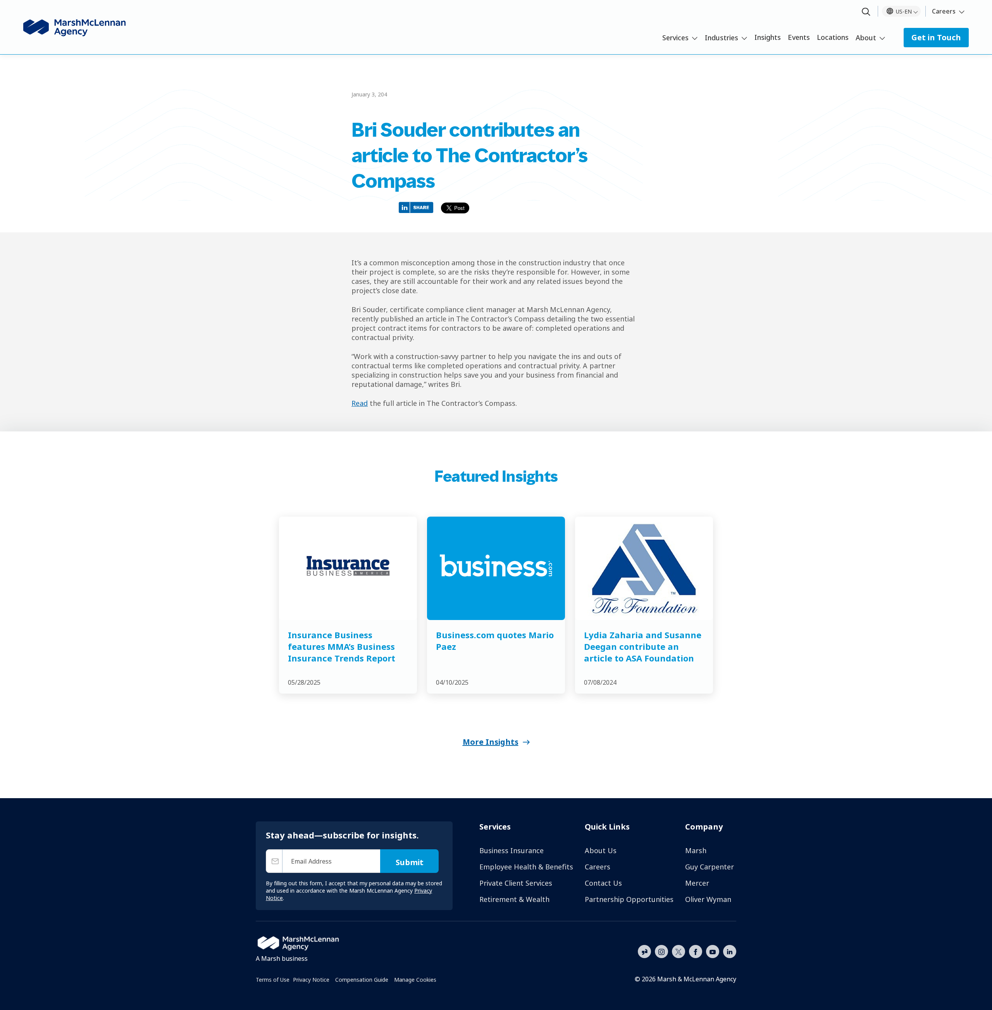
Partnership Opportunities (629, 899)
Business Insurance (511, 850)
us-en (904, 11)
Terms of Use (272, 979)
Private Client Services (515, 883)
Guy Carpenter (709, 866)
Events (799, 37)
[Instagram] (661, 952)
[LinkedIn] (729, 950)
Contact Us (603, 883)
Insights (767, 37)
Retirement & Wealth (514, 899)
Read (359, 403)
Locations (833, 37)
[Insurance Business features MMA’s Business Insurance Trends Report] (348, 568)
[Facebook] (695, 950)
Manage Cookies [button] (415, 979)
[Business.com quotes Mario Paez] (496, 568)
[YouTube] (712, 950)
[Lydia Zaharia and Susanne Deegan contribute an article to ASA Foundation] (644, 568)
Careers (944, 11)
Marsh (695, 850)
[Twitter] (678, 950)
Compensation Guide (361, 979)
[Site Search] (866, 12)
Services (675, 37)
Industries (721, 37)
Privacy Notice (311, 979)
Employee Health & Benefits (526, 866)
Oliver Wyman (708, 899)
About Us (601, 850)
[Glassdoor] (644, 952)
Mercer (697, 883)
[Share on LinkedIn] (418, 207)
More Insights (490, 742)
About (866, 37)
